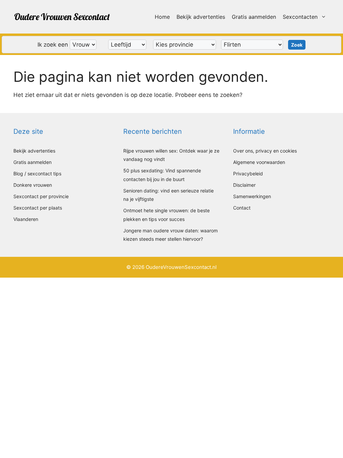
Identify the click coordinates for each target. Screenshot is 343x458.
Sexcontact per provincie (41, 196)
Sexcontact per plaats (37, 208)
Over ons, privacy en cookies (265, 151)
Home (162, 16)
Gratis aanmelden (254, 16)
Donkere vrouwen (32, 185)
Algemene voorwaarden (259, 162)
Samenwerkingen (252, 196)
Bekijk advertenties (201, 16)
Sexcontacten (300, 16)
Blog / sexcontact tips (37, 173)
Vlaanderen (25, 219)
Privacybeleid (248, 173)
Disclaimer (244, 185)
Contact (242, 208)
